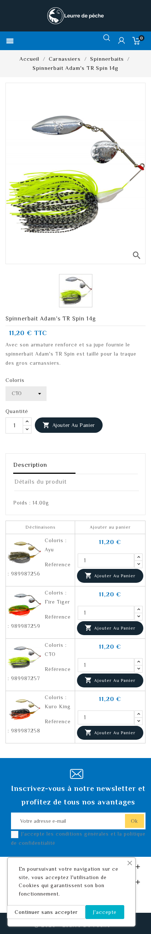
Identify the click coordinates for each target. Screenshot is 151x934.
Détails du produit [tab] (40, 482)
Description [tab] (30, 465)
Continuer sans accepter (46, 912)
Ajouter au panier (69, 425)
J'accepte (105, 912)
